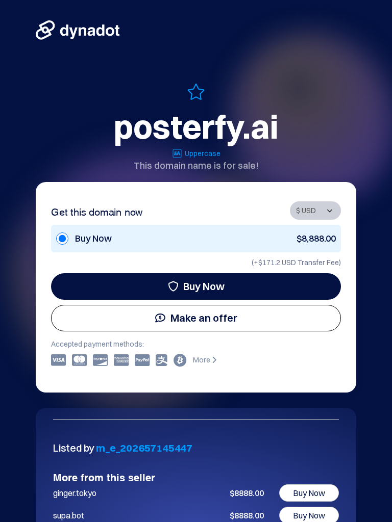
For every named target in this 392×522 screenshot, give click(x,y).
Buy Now (204, 286)
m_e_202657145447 (144, 447)
